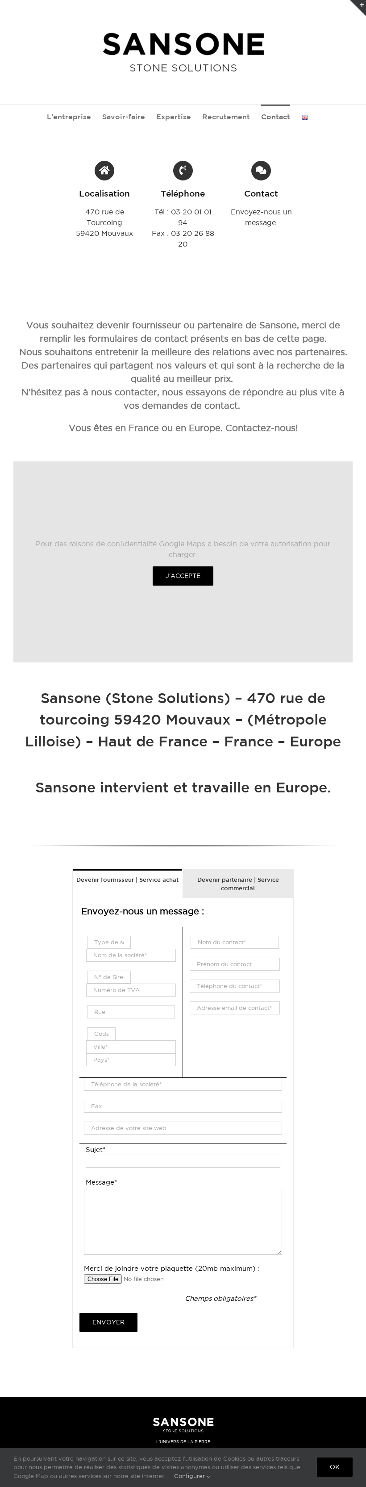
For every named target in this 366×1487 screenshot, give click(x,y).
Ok (335, 1466)
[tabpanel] (183, 1123)
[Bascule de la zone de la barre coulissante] (358, 8)
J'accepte (183, 575)
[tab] (128, 879)
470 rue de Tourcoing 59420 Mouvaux (104, 222)
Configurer (190, 1476)
